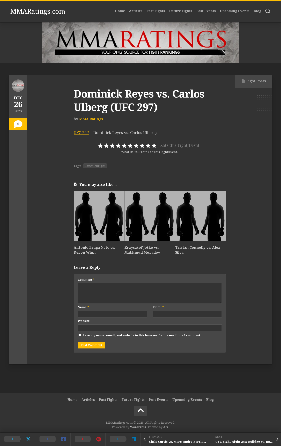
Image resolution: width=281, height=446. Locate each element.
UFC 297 (81, 132)
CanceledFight (95, 166)
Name (83, 307)
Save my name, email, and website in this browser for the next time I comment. (142, 335)
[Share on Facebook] (52, 439)
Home (120, 11)
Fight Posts (256, 81)
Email (158, 307)
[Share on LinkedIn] (122, 439)
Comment (86, 279)
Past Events (206, 11)
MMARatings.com (37, 11)
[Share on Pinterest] (88, 439)
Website (84, 321)
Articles (135, 11)
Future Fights (180, 11)
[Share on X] (17, 439)
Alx (165, 427)
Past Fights (155, 11)
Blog (257, 11)
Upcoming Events (235, 11)
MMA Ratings (91, 119)
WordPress (138, 427)
